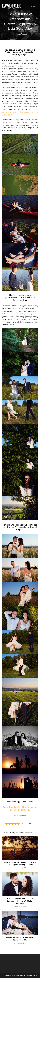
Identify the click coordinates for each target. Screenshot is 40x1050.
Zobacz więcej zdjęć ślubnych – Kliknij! (20, 802)
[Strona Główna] (13, 34)
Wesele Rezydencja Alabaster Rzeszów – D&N (20, 939)
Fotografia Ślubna (21, 34)
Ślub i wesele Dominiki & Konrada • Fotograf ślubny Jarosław (20, 901)
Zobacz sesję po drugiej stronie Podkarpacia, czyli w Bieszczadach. (20, 112)
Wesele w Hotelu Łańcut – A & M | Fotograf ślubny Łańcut (20, 863)
